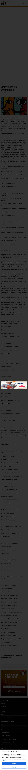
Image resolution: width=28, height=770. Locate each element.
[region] (14, 760)
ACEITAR (14, 763)
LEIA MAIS (4, 760)
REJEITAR (14, 767)
